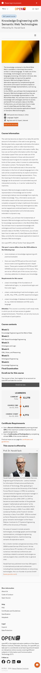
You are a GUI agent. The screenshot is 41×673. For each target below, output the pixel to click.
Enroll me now (20, 385)
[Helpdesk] (37, 665)
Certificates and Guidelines (11, 611)
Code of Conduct (7, 595)
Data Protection (7, 630)
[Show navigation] (20, 35)
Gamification (6, 614)
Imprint (4, 627)
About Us (5, 591)
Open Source (6, 598)
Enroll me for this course (11, 124)
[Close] (36, 3)
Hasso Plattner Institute (20, 668)
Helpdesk (5, 617)
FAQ (3, 608)
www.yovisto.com (10, 574)
